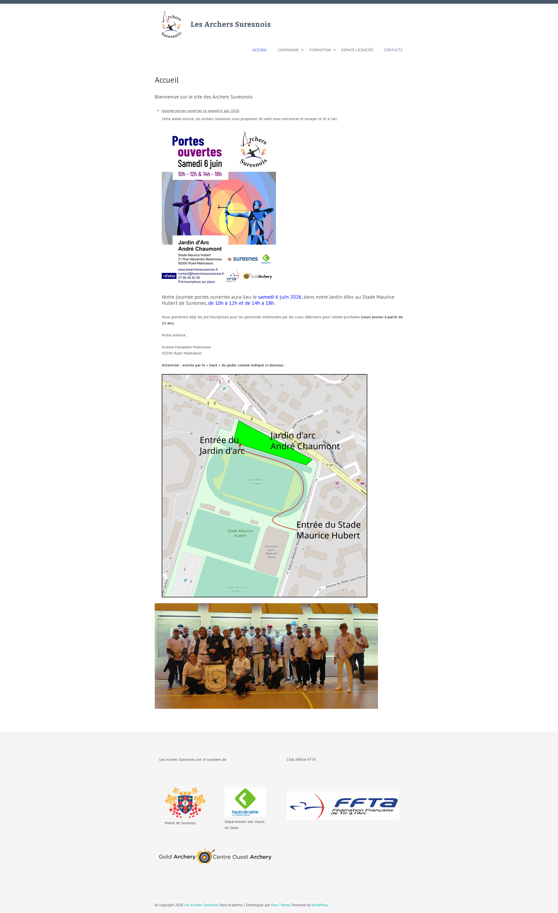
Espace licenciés (357, 50)
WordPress (319, 905)
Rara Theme (280, 905)
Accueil (259, 50)
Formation (320, 50)
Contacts (393, 50)
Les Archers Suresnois (231, 24)
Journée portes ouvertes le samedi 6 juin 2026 (200, 110)
